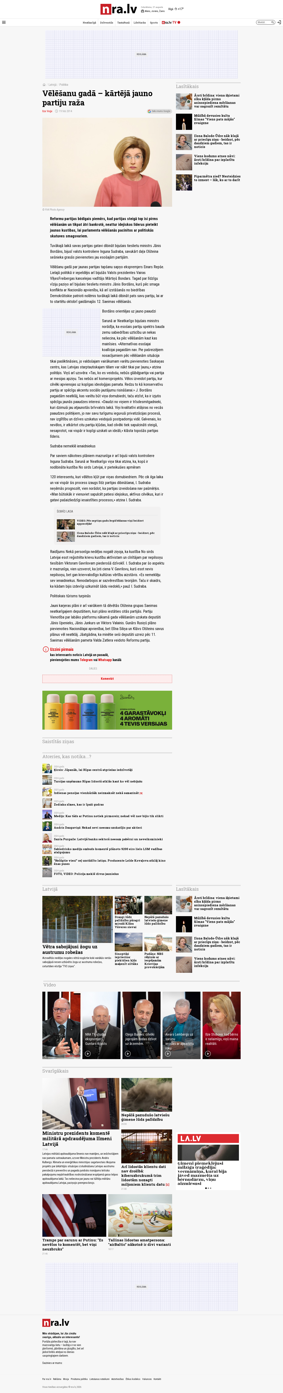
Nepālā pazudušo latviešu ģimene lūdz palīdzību (156, 920)
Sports (154, 22)
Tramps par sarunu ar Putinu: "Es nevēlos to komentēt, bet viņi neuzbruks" (72, 1244)
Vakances (147, 1379)
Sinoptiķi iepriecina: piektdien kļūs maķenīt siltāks (126, 959)
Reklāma (57, 1379)
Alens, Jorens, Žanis (153, 11)
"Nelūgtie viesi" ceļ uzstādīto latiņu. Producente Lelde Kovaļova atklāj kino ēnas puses (110, 862)
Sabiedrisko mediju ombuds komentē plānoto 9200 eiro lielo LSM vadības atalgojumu (108, 850)
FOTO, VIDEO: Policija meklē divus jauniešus (86, 874)
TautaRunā (123, 22)
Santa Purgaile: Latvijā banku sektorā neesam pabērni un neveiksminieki (108, 839)
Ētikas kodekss (133, 1379)
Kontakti (157, 1379)
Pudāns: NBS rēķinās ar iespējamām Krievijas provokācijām (154, 960)
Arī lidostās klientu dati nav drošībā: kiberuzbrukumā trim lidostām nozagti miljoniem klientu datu (143, 1175)
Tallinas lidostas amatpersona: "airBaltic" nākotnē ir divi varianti (139, 1242)
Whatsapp (105, 660)
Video (49, 985)
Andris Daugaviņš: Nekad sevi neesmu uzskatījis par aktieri (98, 827)
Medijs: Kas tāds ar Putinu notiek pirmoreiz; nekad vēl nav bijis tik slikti (108, 816)
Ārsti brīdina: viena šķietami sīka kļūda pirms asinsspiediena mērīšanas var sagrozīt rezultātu (216, 100)
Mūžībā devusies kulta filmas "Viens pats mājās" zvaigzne (214, 119)
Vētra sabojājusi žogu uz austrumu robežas (69, 949)
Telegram (86, 660)
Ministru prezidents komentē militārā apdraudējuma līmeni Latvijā (77, 1138)
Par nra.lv (46, 1379)
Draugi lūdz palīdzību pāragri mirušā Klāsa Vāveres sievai (127, 922)
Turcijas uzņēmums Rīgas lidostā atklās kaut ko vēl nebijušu (98, 781)
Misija (66, 1379)
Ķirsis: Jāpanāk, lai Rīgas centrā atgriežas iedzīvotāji (93, 770)
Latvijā (53, 85)
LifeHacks (140, 22)
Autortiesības (117, 1379)
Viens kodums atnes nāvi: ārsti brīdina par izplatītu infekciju (214, 159)
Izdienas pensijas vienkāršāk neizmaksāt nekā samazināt (96, 793)
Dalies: (93, 668)
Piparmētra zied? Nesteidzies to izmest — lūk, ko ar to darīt (217, 178)
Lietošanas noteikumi (100, 1379)
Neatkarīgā (89, 22)
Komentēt (107, 679)
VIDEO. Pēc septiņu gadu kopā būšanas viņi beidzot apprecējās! (110, 522)
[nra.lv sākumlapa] (118, 9)
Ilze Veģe (47, 111)
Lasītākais (187, 86)
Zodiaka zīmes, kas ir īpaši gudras (79, 804)
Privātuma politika (79, 1379)
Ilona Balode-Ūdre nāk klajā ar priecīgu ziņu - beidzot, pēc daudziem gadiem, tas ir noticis (116, 534)
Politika (63, 85)
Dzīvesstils (106, 22)
